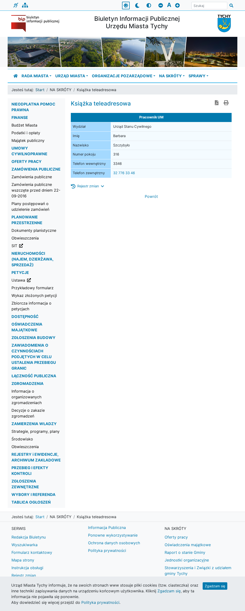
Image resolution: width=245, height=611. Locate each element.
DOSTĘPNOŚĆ (25, 316)
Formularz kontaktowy (31, 552)
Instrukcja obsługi (27, 567)
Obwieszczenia (25, 238)
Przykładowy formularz (32, 287)
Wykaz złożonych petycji (34, 295)
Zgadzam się (215, 586)
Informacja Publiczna (107, 527)
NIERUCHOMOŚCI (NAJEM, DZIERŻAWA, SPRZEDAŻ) (32, 259)
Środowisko (22, 439)
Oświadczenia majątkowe (188, 544)
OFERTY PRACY (26, 161)
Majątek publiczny (28, 140)
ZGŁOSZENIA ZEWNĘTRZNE (25, 484)
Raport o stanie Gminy (185, 552)
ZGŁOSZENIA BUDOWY (33, 337)
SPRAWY (197, 75)
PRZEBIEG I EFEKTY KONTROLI (29, 470)
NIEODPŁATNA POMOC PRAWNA (33, 107)
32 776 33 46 (124, 173)
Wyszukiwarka (24, 544)
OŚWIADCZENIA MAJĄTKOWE (26, 327)
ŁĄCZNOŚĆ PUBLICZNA (33, 375)
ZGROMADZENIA (27, 383)
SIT (38, 245)
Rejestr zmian (23, 575)
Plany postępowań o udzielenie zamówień (30, 206)
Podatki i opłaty (25, 132)
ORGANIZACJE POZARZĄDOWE (122, 75)
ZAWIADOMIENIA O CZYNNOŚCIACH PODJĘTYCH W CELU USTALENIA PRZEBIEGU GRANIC (33, 357)
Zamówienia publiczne (31, 176)
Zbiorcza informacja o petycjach (31, 306)
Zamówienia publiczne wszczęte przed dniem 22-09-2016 (35, 190)
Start (40, 89)
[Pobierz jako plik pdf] (217, 103)
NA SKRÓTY (170, 75)
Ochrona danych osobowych (114, 542)
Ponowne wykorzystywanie (113, 535)
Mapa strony (22, 560)
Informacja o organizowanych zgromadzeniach (26, 397)
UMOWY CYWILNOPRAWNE (29, 151)
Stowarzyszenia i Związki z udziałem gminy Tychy (198, 570)
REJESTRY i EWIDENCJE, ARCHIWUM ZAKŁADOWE (36, 457)
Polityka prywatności (107, 550)
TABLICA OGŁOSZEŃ (31, 502)
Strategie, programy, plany (35, 431)
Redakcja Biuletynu (28, 537)
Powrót (151, 196)
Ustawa (38, 280)
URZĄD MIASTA (70, 75)
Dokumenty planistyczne (33, 230)
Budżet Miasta (24, 125)
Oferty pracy (176, 537)
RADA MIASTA (35, 75)
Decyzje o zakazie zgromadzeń (28, 413)
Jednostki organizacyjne (187, 560)
